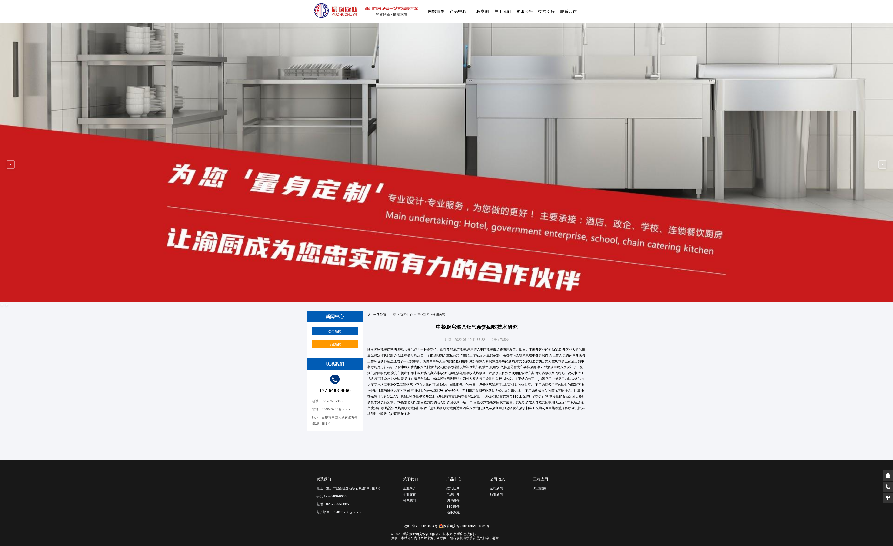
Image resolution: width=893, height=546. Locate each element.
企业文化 (409, 494)
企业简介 (409, 488)
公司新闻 (334, 331)
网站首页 (436, 11)
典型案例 (539, 488)
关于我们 (502, 11)
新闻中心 (406, 314)
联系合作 (568, 11)
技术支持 (546, 11)
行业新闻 (334, 344)
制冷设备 (453, 506)
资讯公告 (524, 11)
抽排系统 (453, 512)
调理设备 (453, 500)
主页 (393, 314)
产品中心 (458, 11)
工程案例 (480, 11)
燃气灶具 (453, 488)
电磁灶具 (453, 494)
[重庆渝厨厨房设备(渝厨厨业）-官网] (365, 11)
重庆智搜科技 (466, 534)
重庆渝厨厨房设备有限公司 (422, 534)
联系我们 (409, 500)
